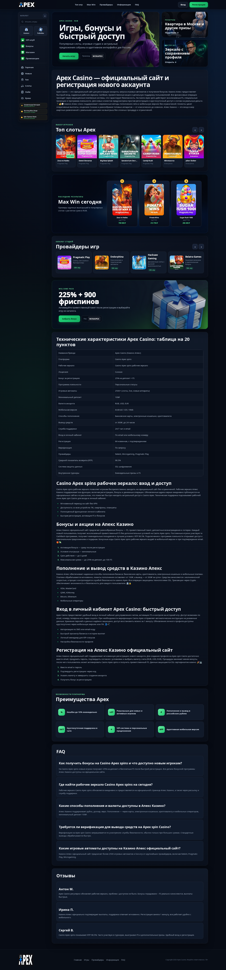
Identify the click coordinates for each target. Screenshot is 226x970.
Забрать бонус (69, 318)
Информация (124, 4)
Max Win (91, 4)
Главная (78, 959)
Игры (86, 959)
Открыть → (170, 62)
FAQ (137, 4)
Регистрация (198, 4)
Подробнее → (172, 32)
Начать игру (69, 56)
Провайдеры (106, 4)
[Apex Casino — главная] (27, 4)
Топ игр (79, 4)
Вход (183, 4)
